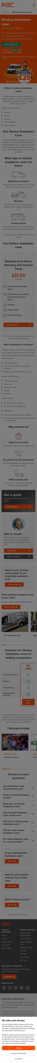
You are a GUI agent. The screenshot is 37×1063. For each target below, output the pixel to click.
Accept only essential (18, 1053)
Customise (18, 1059)
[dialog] (18, 1040)
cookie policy (15, 1043)
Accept (18, 1048)
